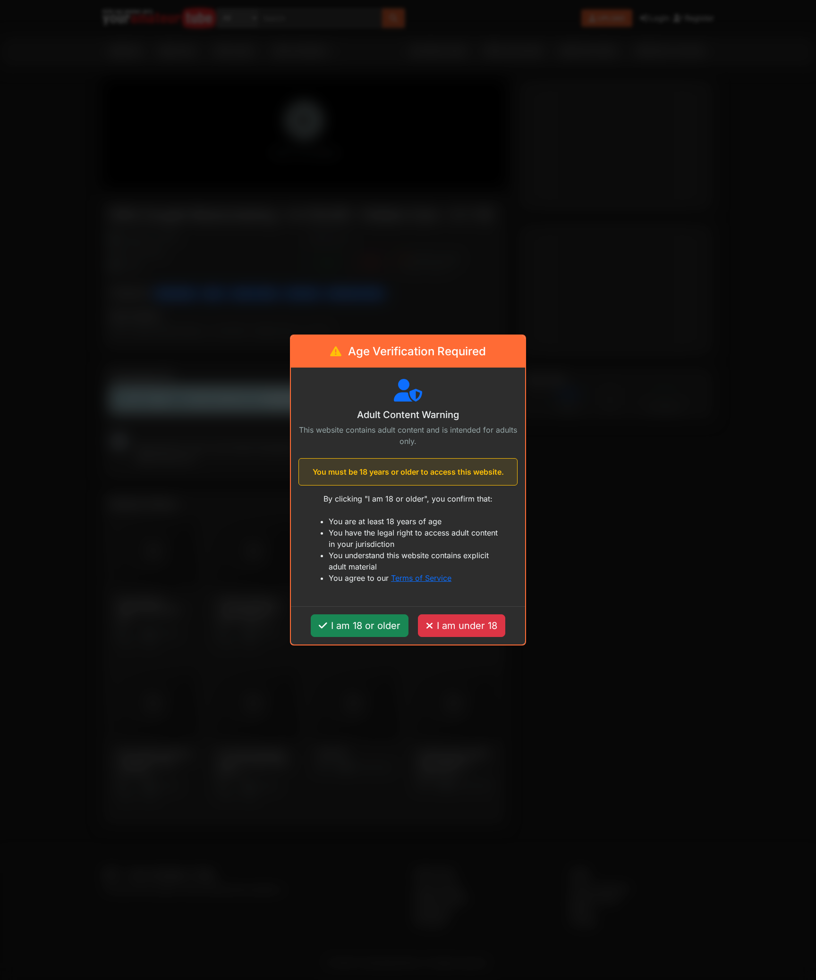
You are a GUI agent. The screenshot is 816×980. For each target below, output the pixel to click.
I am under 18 (467, 625)
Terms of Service (421, 578)
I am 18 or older (365, 625)
